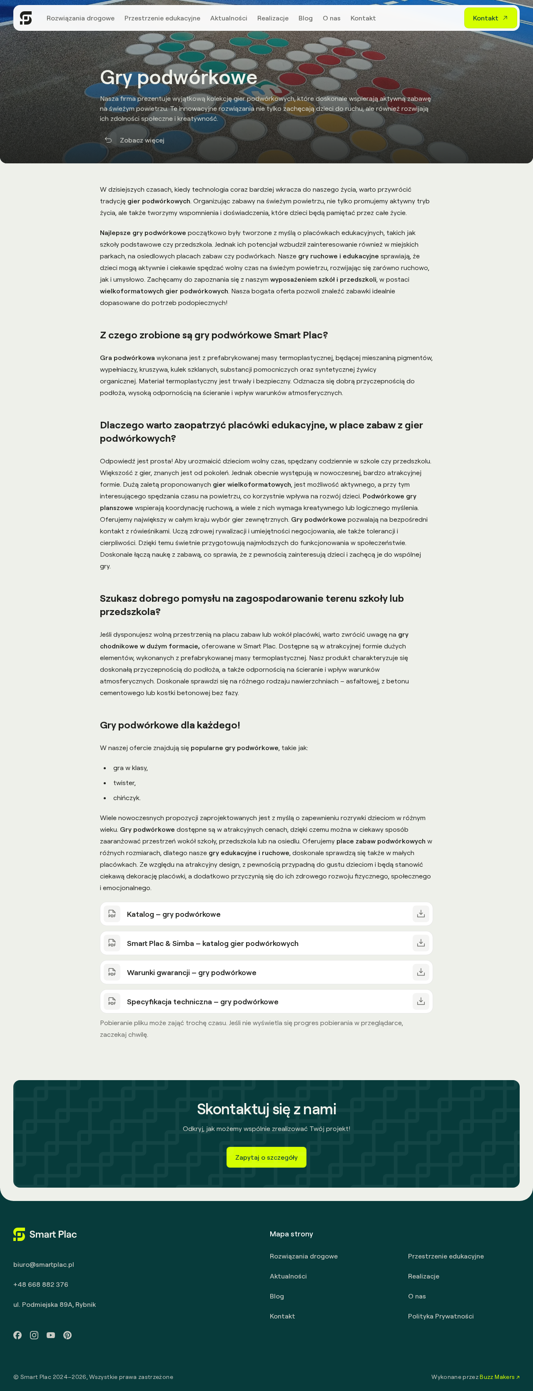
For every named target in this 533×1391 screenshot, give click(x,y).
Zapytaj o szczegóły (266, 1157)
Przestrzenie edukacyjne (446, 1256)
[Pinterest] (67, 1335)
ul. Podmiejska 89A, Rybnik (54, 1304)
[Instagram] (34, 1335)
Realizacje (423, 1276)
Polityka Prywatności (441, 1316)
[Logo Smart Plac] (45, 1234)
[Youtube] (50, 1335)
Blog (277, 1296)
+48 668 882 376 (40, 1284)
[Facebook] (17, 1335)
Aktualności (288, 1276)
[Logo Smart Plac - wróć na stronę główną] (26, 18)
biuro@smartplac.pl (43, 1264)
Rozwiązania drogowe (304, 1256)
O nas (417, 1296)
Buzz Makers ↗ (500, 1376)
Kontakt (282, 1316)
